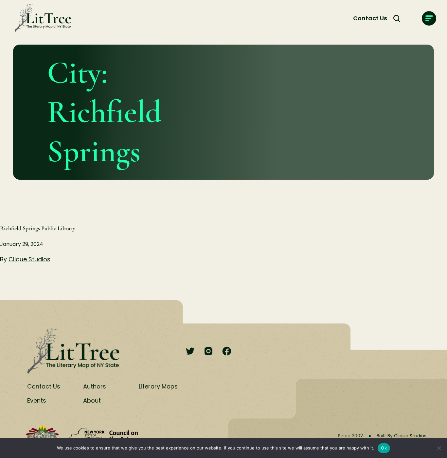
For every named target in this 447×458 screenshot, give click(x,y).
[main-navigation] (429, 18)
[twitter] (190, 351)
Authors (94, 386)
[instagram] (208, 351)
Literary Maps (158, 386)
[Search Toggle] (396, 18)
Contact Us (370, 18)
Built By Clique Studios (401, 435)
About (92, 400)
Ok (384, 447)
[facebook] (227, 351)
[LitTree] (41, 18)
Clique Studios (29, 259)
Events (36, 400)
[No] (439, 448)
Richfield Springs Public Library (37, 228)
